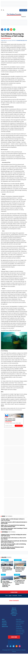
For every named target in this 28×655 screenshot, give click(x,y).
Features (4, 621)
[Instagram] (20, 646)
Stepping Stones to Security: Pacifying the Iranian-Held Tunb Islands (20, 569)
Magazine (4, 624)
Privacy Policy (14, 613)
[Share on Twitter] (5, 29)
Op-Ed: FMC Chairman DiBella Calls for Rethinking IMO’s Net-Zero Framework (13, 544)
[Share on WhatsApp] (14, 29)
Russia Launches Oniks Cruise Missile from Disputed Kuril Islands (7, 569)
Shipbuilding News (20, 621)
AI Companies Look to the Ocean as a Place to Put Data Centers (20, 582)
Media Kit (23, 16)
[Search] (3, 10)
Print (6, 595)
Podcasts (4, 623)
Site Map (14, 615)
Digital (10, 595)
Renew (20, 595)
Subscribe (14, 637)
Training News (19, 628)
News (3, 619)
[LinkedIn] (10, 646)
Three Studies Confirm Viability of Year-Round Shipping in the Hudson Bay (7, 584)
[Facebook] (7, 646)
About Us (14, 608)
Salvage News (19, 626)
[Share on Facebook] (2, 29)
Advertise (14, 609)
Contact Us (14, 612)
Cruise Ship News (20, 623)
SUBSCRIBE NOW (23, 10)
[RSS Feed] (17, 646)
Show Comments (14, 600)
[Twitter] (14, 646)
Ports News (18, 624)
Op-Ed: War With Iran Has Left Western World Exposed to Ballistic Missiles (12, 548)
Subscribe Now (19, 425)
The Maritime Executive (21, 40)
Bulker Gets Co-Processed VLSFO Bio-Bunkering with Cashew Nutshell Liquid (13, 526)
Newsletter (14, 595)
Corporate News (19, 633)
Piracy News (18, 619)
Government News (20, 630)
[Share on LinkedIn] (8, 29)
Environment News (20, 631)
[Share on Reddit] (11, 29)
